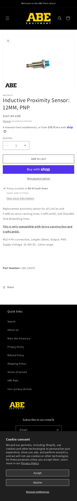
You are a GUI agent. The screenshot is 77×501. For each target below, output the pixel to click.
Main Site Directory (18, 338)
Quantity (7, 138)
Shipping (7, 121)
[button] (7, 18)
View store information (20, 198)
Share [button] (10, 287)
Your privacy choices (19, 389)
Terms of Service (17, 372)
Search (11, 321)
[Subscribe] (57, 430)
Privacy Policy (30, 463)
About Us (13, 330)
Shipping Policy (16, 363)
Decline (37, 482)
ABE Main (13, 380)
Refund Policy (15, 355)
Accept (37, 473)
